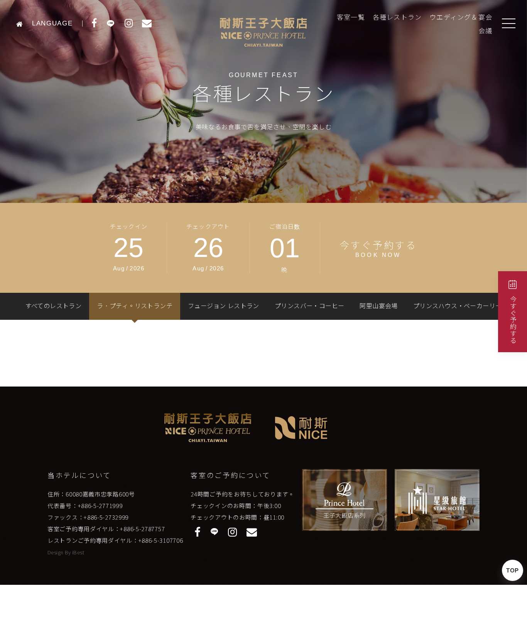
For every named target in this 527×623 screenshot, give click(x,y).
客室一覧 (351, 17)
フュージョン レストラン (223, 306)
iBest (78, 552)
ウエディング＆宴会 (460, 17)
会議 (485, 31)
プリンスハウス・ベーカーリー (457, 306)
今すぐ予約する (513, 319)
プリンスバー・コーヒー (309, 306)
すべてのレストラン (53, 306)
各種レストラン (397, 17)
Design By (59, 552)
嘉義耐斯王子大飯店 (263, 32)
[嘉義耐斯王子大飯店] (22, 23)
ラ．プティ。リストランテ (134, 306)
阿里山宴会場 (378, 306)
